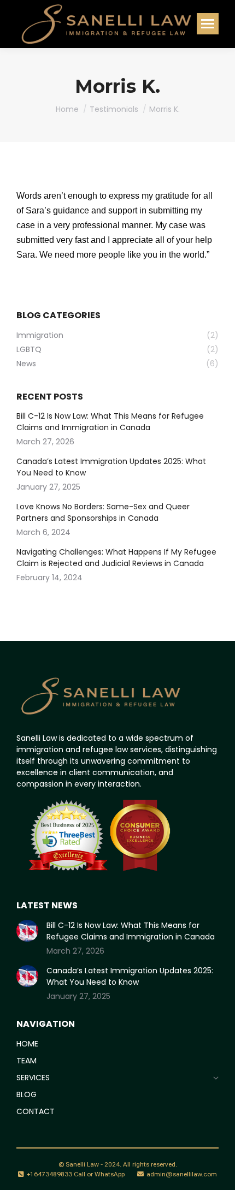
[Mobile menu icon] (208, 23)
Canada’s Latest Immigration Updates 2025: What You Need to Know (111, 467)
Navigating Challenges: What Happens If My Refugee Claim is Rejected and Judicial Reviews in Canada (116, 557)
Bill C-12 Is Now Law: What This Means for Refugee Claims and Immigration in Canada (110, 421)
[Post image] (27, 931)
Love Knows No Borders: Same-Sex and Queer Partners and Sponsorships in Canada (103, 512)
